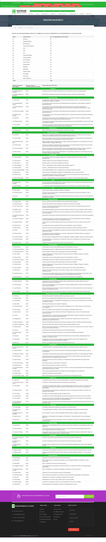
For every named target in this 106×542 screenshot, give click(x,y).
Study (37, 13)
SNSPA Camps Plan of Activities (68, 6)
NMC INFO (46, 6)
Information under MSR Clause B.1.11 (42, 4)
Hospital (82, 13)
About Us (30, 13)
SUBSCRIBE (89, 496)
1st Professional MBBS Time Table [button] (37, 11)
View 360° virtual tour (18, 511)
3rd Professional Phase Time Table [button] (67, 11)
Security (42, 511)
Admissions (67, 4)
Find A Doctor (58, 509)
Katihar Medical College (25, 535)
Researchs (20, 27)
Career (85, 4)
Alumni (81, 4)
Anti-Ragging (44, 514)
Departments (45, 13)
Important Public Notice (25, 6)
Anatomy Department (45, 516)
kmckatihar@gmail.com (29, 2)
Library (42, 509)
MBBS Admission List (59, 511)
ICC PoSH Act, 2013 (54, 6)
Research (53, 13)
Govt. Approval (75, 4)
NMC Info (89, 13)
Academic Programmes (46, 519)
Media (88, 4)
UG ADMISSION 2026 (58, 4)
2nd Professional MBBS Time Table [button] (52, 11)
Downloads (43, 521)
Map (56, 519)
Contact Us (92, 4)
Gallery (79, 6)
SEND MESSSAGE (73, 529)
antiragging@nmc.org (12, 6)
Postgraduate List (59, 514)
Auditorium (57, 516)
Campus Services (62, 13)
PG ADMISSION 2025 (37, 6)
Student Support (73, 13)
